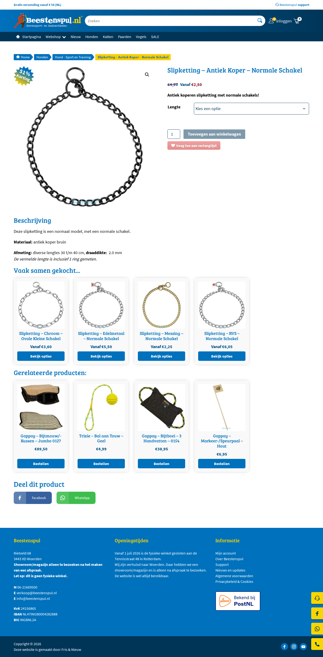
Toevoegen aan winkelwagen (214, 134)
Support (222, 564)
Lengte (174, 107)
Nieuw (76, 36)
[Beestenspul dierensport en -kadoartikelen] (48, 21)
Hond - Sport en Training (73, 57)
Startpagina (31, 36)
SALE (155, 36)
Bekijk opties (41, 356)
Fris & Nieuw (71, 649)
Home (25, 57)
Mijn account (225, 553)
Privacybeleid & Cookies (234, 581)
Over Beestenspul (229, 558)
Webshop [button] (53, 36)
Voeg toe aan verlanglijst (196, 145)
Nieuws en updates (230, 570)
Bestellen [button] (41, 463)
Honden (91, 36)
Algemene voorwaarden (234, 575)
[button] (301, 21)
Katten (108, 36)
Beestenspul (294, 5)
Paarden (124, 36)
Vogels (141, 36)
